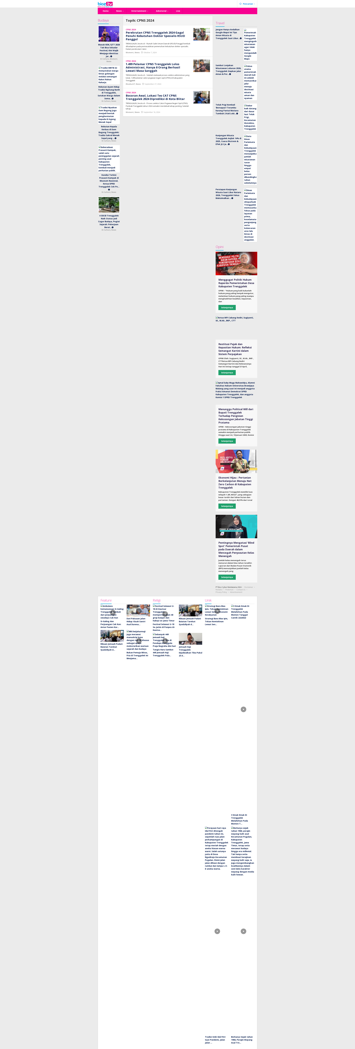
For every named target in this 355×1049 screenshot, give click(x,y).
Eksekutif (130, 84)
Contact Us (240, 589)
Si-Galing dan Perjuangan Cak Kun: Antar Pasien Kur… (111, 624)
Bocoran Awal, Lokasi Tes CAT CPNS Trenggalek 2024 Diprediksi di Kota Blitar (155, 97)
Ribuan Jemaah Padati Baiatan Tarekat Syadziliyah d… (112, 647)
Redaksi (219, 589)
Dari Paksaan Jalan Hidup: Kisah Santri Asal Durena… (136, 621)
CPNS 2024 (131, 29)
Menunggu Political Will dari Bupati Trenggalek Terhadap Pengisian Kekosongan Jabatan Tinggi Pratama (235, 415)
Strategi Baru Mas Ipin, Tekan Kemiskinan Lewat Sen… (216, 621)
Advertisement (236, 592)
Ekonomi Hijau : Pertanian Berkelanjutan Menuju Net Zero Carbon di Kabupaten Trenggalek (235, 482)
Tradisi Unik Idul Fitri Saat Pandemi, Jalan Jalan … (215, 1040)
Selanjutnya (227, 307)
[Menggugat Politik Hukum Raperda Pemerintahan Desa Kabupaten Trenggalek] (236, 263)
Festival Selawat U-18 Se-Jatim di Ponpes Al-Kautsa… (164, 627)
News (137, 52)
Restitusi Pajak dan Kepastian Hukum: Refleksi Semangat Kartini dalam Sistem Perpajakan (235, 349)
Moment (130, 52)
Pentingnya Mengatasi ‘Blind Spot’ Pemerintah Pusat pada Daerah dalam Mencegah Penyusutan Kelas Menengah (236, 549)
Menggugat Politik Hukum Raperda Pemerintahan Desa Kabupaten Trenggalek (236, 283)
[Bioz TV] (105, 4)
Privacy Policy (221, 592)
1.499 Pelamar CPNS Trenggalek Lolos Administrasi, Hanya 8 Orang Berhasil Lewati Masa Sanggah (153, 67)
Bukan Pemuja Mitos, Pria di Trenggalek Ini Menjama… (137, 655)
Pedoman (229, 589)
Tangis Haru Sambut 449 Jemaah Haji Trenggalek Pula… (163, 652)
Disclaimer (248, 587)
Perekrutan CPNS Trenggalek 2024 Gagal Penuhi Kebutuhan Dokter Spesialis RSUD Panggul (155, 36)
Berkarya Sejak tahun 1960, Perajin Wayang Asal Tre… (242, 1040)
